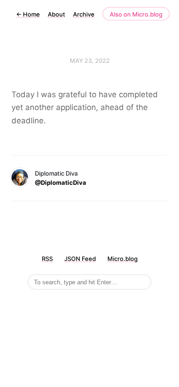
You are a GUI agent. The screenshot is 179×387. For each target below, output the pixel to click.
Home (28, 14)
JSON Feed (80, 258)
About (56, 14)
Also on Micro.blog (136, 14)
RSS (47, 258)
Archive (84, 14)
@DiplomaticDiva (60, 182)
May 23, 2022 (90, 60)
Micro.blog (122, 258)
